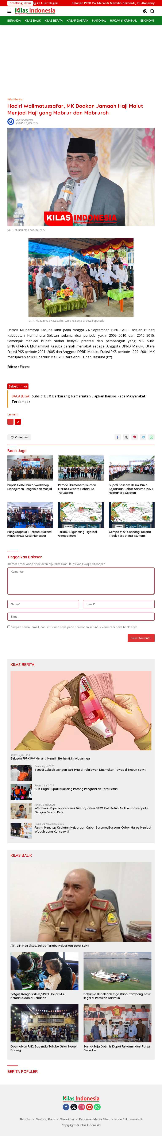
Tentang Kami (45, 1119)
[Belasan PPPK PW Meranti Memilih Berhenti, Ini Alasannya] (81, 710)
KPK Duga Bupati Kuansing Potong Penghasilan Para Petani (76, 789)
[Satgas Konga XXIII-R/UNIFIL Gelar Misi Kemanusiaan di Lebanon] (44, 971)
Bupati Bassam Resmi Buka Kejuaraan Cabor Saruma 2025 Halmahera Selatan (131, 489)
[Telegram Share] (143, 437)
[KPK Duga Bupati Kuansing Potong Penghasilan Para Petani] (21, 792)
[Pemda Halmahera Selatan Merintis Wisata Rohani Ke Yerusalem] (81, 468)
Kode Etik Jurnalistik (129, 1119)
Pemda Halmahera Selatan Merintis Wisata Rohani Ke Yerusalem (77, 489)
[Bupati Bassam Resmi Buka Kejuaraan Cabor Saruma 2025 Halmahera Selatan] (132, 468)
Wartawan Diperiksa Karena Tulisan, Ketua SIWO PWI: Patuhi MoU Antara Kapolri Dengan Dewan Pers (91, 810)
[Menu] (10, 11)
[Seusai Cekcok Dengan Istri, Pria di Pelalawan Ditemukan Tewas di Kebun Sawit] (21, 773)
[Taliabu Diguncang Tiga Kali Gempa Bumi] (81, 515)
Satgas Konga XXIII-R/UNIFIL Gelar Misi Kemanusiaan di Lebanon (38, 996)
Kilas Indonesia (24, 120)
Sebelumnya (18, 386)
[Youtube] (89, 1107)
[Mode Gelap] (145, 11)
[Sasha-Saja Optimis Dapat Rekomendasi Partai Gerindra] (117, 1023)
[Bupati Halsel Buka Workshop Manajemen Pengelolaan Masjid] (30, 468)
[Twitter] (73, 1107)
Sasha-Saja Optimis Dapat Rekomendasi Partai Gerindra (117, 1048)
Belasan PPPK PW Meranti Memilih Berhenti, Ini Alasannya (87, 3)
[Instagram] (81, 1107)
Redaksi (25, 1119)
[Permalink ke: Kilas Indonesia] (10, 121)
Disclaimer (67, 1119)
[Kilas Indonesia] (34, 11)
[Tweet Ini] (126, 437)
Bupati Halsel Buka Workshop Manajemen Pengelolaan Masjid (29, 487)
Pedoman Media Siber (94, 1119)
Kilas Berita (15, 99)
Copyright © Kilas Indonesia (81, 1125)
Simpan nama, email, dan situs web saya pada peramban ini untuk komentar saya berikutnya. (74, 627)
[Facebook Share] (118, 437)
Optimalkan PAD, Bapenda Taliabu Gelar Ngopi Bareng (44, 1048)
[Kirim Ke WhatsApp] (151, 437)
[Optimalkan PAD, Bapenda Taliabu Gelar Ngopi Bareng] (44, 1023)
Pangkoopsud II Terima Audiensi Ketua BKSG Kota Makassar (29, 534)
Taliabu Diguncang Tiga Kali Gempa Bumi (77, 534)
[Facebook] (66, 1107)
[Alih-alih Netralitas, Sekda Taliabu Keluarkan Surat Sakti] (81, 902)
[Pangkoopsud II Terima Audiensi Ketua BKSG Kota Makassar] (30, 515)
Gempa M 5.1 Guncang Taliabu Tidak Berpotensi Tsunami (130, 534)
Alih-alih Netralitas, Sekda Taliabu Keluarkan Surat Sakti (50, 946)
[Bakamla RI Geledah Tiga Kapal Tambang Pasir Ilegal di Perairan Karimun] (117, 971)
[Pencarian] (152, 11)
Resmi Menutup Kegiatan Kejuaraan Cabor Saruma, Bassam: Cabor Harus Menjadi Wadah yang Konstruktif (93, 829)
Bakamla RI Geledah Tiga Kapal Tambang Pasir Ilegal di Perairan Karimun (117, 996)
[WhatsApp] (97, 1107)
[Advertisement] (81, 56)
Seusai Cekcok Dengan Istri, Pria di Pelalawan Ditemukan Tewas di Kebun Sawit (90, 770)
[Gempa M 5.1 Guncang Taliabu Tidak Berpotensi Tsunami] (132, 515)
